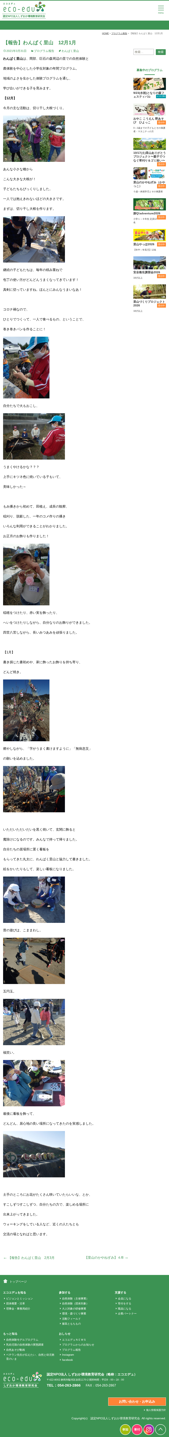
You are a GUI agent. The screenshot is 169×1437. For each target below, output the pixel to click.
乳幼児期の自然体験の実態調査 (25, 1344)
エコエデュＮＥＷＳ (74, 1339)
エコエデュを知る (14, 1292)
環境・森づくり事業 (74, 1313)
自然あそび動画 (15, 1349)
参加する (64, 1292)
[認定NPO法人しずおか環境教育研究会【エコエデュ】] (24, 10)
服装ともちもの (71, 1323)
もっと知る (10, 1333)
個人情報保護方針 (156, 1410)
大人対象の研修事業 (74, 1308)
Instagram (68, 1354)
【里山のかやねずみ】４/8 (106, 1257)
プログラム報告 (44, 51)
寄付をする (124, 1303)
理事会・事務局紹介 (18, 1308)
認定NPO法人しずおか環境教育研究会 (115, 1418)
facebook (67, 1359)
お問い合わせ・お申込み (137, 1401)
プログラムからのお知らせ (78, 1344)
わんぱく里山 (70, 51)
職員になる (124, 1308)
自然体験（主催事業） (75, 1298)
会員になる (124, 1298)
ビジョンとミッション (19, 1298)
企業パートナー (127, 1313)
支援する (120, 1292)
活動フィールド (71, 1318)
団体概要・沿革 (15, 1303)
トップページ (18, 1281)
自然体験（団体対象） (75, 1303)
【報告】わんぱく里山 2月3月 (29, 1258)
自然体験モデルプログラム (22, 1339)
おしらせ (64, 1333)
